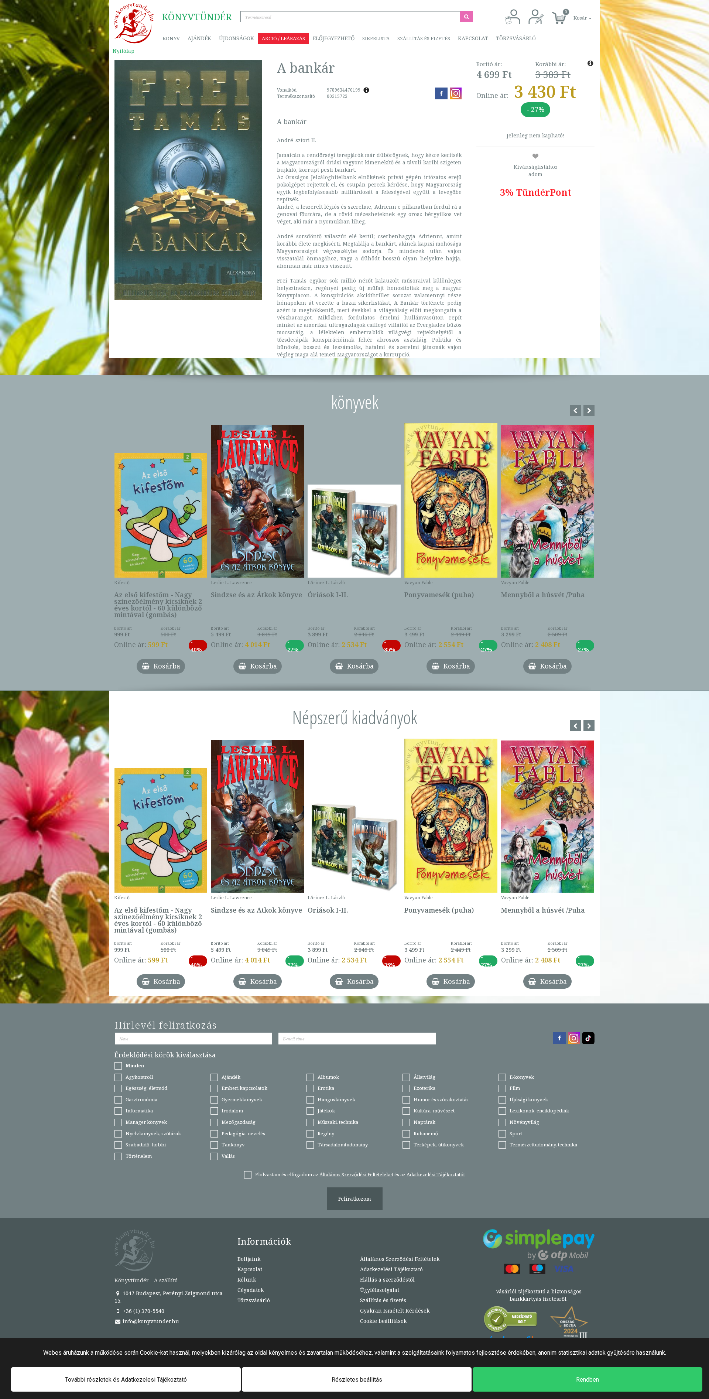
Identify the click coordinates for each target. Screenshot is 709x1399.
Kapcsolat (473, 38)
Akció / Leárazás (283, 38)
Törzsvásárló (516, 38)
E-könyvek (522, 1077)
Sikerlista (376, 38)
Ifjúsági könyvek (529, 1099)
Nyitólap (123, 50)
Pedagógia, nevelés (243, 1133)
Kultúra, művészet (434, 1110)
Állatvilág (424, 1077)
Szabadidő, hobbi (146, 1144)
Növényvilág (524, 1122)
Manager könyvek (146, 1122)
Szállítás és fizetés (423, 38)
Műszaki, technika (338, 1122)
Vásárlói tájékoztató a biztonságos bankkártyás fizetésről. (539, 1295)
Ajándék (199, 38)
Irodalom (232, 1110)
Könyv (171, 38)
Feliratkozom (354, 1198)
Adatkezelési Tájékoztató (391, 1269)
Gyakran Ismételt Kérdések (394, 1310)
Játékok (326, 1110)
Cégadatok (250, 1289)
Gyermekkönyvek (242, 1099)
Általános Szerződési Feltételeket (356, 1174)
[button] (574, 14)
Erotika (326, 1088)
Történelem (139, 1156)
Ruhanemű (426, 1133)
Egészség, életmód (146, 1088)
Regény (326, 1133)
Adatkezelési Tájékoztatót (436, 1174)
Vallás (228, 1156)
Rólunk (246, 1279)
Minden (135, 1065)
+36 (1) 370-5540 (142, 1310)
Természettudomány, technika (543, 1144)
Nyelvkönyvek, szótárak (153, 1133)
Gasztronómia (141, 1099)
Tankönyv (233, 1144)
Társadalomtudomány (343, 1144)
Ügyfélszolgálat (379, 1289)
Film (515, 1088)
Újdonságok (236, 38)
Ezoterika (424, 1088)
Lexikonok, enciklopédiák (539, 1110)
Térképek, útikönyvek (439, 1144)
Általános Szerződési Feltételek (399, 1258)
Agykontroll (139, 1077)
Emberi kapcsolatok (244, 1088)
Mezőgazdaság (239, 1122)
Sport (516, 1133)
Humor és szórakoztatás (441, 1099)
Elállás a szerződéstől (387, 1279)
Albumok (328, 1077)
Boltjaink (248, 1258)
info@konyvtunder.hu (150, 1321)
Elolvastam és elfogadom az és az (360, 1174)
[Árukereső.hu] (510, 1321)
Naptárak (424, 1122)
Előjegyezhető (333, 38)
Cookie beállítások (383, 1320)
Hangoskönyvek (336, 1099)
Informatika (139, 1110)
